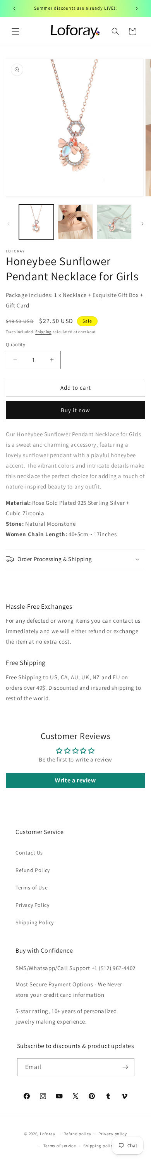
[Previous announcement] (14, 8)
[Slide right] (142, 223)
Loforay (47, 1133)
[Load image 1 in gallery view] (36, 221)
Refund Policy (32, 870)
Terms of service (59, 1145)
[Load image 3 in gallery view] (114, 221)
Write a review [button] (75, 780)
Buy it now (75, 410)
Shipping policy (99, 1145)
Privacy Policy (32, 904)
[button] (15, 31)
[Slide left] (8, 223)
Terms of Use (31, 887)
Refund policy (77, 1133)
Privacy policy (112, 1133)
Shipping (43, 331)
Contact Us (29, 852)
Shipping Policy (34, 922)
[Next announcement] (136, 8)
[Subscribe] (125, 1067)
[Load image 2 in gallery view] (75, 221)
